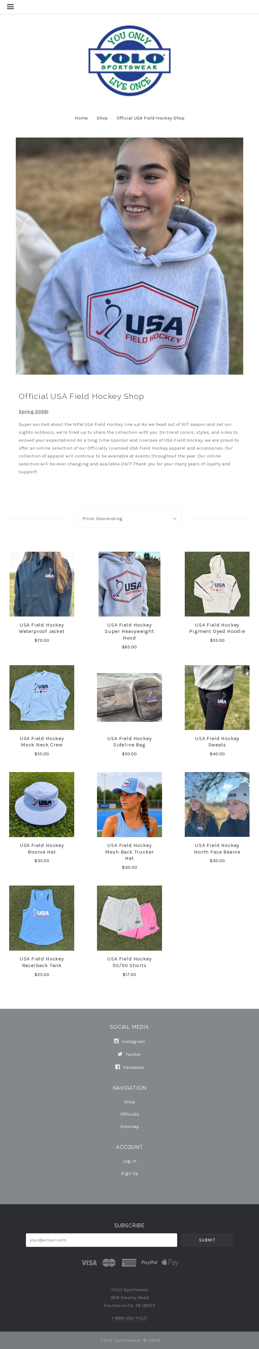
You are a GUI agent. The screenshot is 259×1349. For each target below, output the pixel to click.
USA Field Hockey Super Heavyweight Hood (129, 631)
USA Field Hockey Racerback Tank (42, 962)
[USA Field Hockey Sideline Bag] (129, 697)
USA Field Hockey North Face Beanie (217, 848)
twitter (132, 1054)
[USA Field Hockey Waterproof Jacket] (41, 584)
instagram (133, 1041)
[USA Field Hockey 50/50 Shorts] (129, 918)
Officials (129, 1114)
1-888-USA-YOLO (129, 1318)
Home (81, 118)
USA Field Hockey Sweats (217, 741)
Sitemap (129, 1126)
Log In (129, 1161)
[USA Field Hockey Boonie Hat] (41, 804)
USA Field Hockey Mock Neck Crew (42, 741)
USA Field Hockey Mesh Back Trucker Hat (129, 851)
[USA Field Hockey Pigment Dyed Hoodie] (217, 584)
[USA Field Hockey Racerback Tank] (41, 918)
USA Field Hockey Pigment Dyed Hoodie (217, 628)
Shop (103, 118)
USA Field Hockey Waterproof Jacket (42, 628)
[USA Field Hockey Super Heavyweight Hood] (129, 584)
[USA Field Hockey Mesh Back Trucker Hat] (129, 804)
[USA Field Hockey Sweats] (217, 697)
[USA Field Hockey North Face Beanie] (217, 804)
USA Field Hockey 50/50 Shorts (129, 962)
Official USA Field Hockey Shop (150, 118)
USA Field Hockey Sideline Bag (129, 741)
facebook (133, 1067)
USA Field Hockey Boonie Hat (42, 848)
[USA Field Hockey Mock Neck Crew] (41, 697)
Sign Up (129, 1173)
